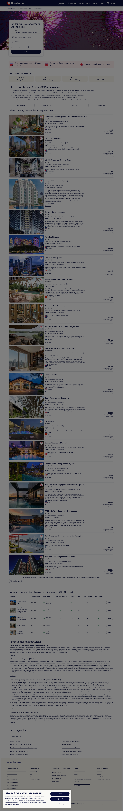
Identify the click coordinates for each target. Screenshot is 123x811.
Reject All (60, 799)
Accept (59, 794)
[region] (37, 799)
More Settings (60, 804)
